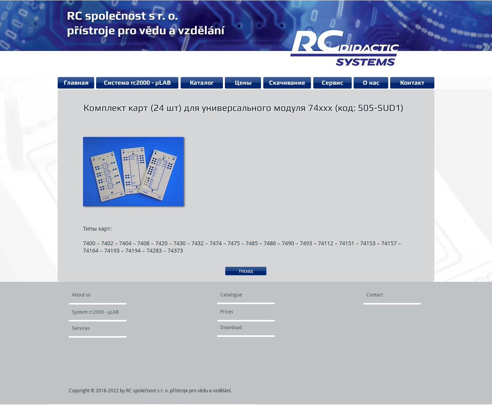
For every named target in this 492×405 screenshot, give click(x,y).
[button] (133, 171)
